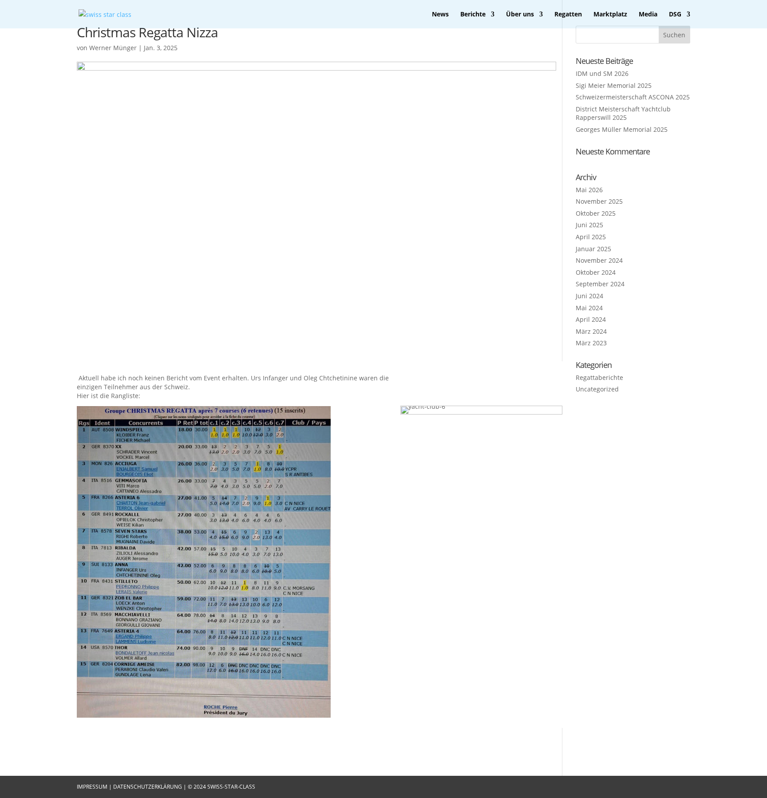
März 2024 (591, 331)
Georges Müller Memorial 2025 (622, 129)
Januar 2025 (593, 249)
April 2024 (591, 319)
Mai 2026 (589, 190)
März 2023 (591, 343)
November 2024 (599, 260)
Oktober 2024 (596, 272)
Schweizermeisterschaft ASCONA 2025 (633, 97)
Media (648, 14)
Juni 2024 (589, 296)
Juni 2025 (589, 225)
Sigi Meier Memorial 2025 (614, 85)
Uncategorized (597, 389)
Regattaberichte (599, 377)
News (440, 14)
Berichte (473, 14)
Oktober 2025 (596, 213)
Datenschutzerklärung (148, 786)
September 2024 (600, 284)
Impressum (93, 786)
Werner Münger (113, 47)
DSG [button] (675, 14)
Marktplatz (610, 14)
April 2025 (591, 237)
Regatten (568, 14)
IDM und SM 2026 (602, 73)
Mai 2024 (589, 308)
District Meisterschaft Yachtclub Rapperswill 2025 (623, 113)
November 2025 (599, 201)
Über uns (520, 14)
